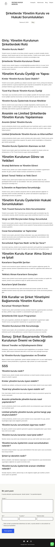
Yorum (4, 498)
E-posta (22, 516)
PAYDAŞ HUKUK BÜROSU (17, 3)
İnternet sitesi (40, 516)
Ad (3, 516)
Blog (33, 22)
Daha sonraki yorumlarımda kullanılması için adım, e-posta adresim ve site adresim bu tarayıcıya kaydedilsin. (27, 524)
